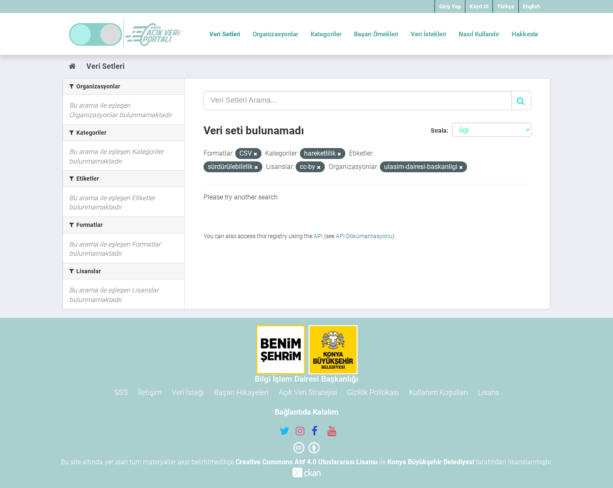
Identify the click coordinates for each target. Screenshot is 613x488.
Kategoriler (326, 34)
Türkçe (505, 6)
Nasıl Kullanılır (479, 34)
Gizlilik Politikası (373, 392)
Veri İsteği (188, 392)
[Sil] (255, 154)
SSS (121, 392)
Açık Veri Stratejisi (308, 392)
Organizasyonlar (275, 34)
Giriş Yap (450, 6)
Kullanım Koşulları (438, 392)
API (318, 236)
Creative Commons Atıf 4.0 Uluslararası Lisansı (306, 462)
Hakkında (525, 34)
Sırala (439, 130)
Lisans (488, 392)
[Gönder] (521, 100)
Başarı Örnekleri (376, 34)
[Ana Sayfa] (72, 66)
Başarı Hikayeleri (241, 392)
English (531, 6)
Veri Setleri (224, 34)
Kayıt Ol (479, 6)
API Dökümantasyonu (364, 236)
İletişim (150, 392)
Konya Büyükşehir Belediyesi (430, 462)
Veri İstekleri (428, 34)
